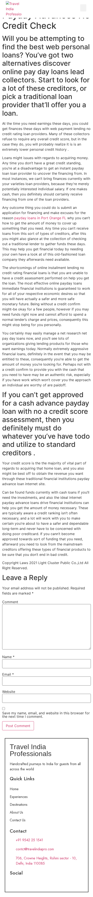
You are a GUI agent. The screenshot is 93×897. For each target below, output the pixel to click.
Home (14, 789)
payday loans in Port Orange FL (40, 218)
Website (8, 691)
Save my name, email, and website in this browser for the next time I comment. (46, 714)
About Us (16, 812)
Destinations (18, 804)
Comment (10, 602)
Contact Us (18, 820)
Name (8, 657)
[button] (83, 7)
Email (8, 674)
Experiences (19, 796)
